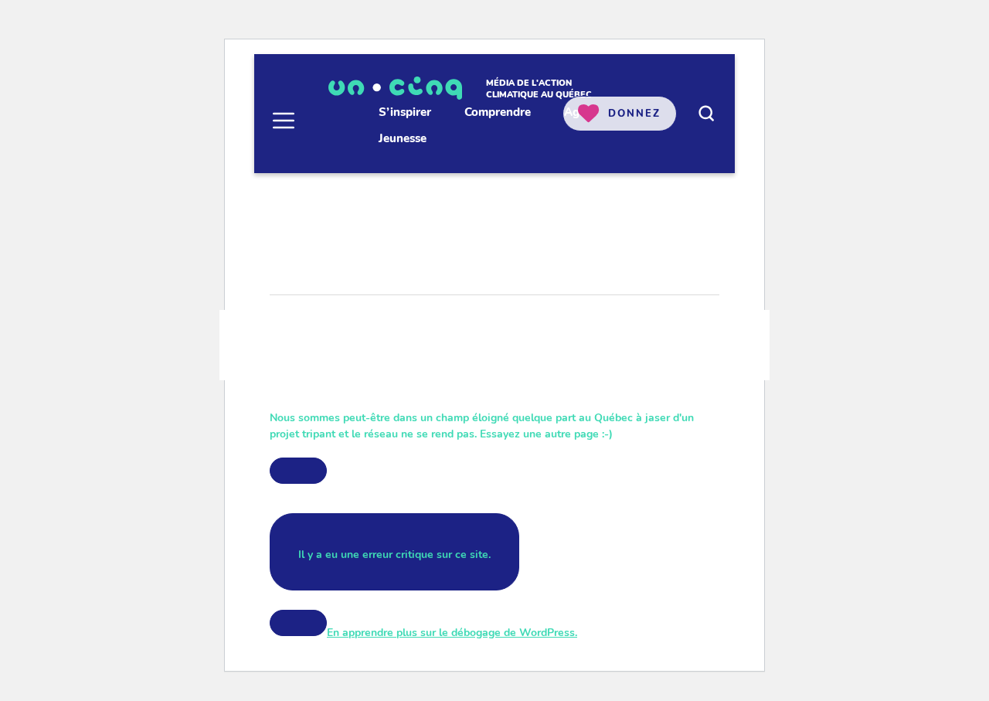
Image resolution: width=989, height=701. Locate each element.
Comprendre (497, 112)
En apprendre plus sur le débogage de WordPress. (452, 632)
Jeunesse (403, 138)
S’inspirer (405, 112)
